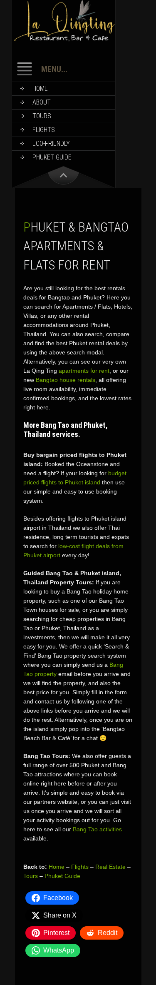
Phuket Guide (62, 876)
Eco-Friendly (51, 143)
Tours (41, 116)
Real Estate (110, 866)
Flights (43, 130)
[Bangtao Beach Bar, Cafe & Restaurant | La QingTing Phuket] (63, 39)
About (41, 102)
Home (40, 88)
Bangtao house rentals (65, 380)
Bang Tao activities (97, 829)
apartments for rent (84, 370)
